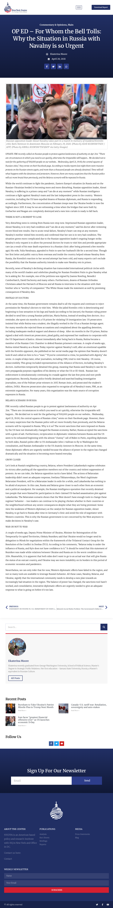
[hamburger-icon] (79, 7)
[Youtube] (62, 743)
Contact (8, 858)
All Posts (15, 678)
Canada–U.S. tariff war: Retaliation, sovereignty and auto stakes (89, 706)
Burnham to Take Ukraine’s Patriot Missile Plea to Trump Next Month (36, 706)
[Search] (103, 627)
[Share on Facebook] (46, 66)
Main (70, 24)
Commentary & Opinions (53, 24)
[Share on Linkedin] (59, 66)
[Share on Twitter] (53, 66)
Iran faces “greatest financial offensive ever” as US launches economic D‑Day (33, 720)
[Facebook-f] (51, 743)
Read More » (22, 710)
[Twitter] (56, 743)
